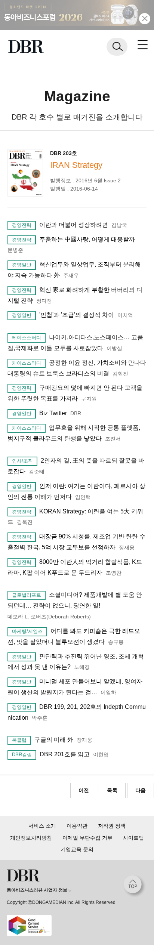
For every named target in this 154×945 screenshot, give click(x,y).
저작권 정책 (112, 826)
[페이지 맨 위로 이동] (134, 886)
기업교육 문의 (77, 849)
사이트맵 (133, 838)
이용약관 (77, 826)
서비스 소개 (42, 826)
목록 (112, 790)
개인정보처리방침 (31, 838)
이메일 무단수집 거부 (87, 838)
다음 (140, 790)
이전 (83, 790)
